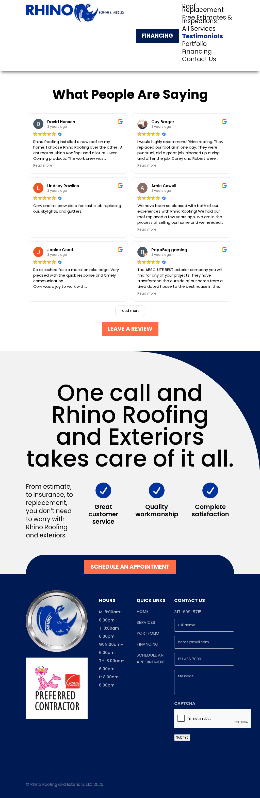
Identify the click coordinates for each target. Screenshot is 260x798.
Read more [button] (42, 165)
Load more (130, 310)
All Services (199, 30)
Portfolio (194, 45)
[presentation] (212, 719)
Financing (157, 36)
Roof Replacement (203, 9)
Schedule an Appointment (130, 567)
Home (143, 611)
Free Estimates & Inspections (207, 20)
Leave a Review (130, 329)
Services (146, 622)
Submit (182, 737)
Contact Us (199, 60)
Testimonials (202, 37)
